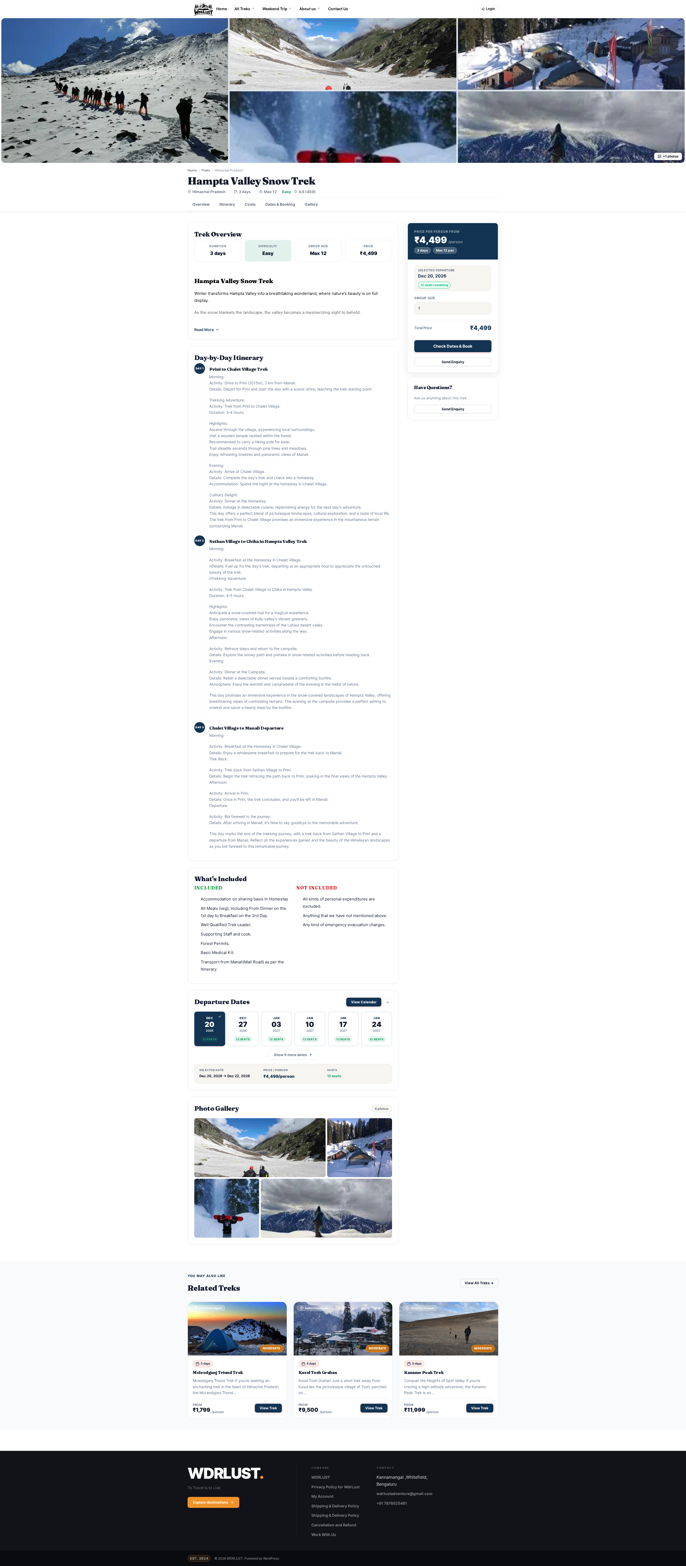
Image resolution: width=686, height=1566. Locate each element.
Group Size (424, 298)
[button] (209, 1029)
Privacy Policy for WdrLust (335, 1487)
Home (221, 8)
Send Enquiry (453, 362)
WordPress (271, 1558)
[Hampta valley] (359, 1147)
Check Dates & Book (452, 346)
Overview (201, 204)
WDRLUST (320, 1477)
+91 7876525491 (391, 1503)
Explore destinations (210, 1502)
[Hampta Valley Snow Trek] (260, 1147)
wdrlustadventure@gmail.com (404, 1493)
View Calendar (363, 1002)
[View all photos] (114, 90)
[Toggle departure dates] (387, 1002)
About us (307, 8)
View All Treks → (479, 1283)
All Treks (242, 8)
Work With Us (323, 1534)
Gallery (311, 204)
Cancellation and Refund (333, 1525)
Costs (250, 204)
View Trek (268, 1408)
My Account (322, 1496)
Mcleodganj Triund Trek (218, 1372)
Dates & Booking (280, 204)
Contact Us (338, 8)
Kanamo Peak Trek (423, 1372)
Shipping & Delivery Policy (335, 1506)
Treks (205, 170)
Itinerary (227, 204)
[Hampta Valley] (326, 1208)
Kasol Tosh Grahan (318, 1372)
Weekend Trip (274, 8)
